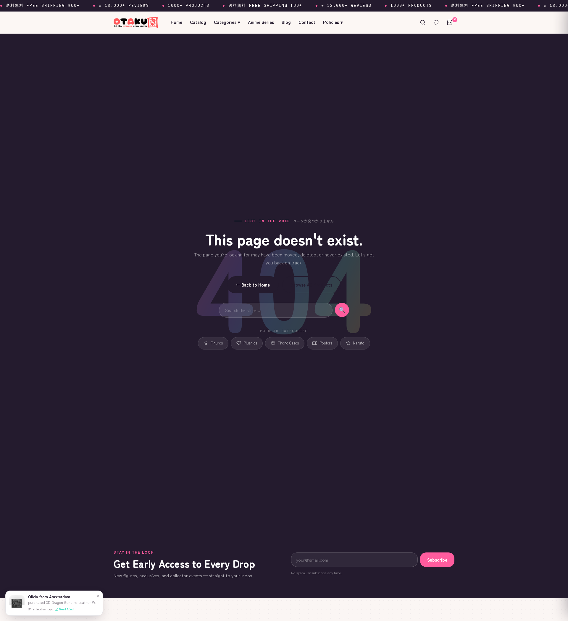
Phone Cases (288, 343)
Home (176, 22)
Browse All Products (311, 285)
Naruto (358, 343)
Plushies (250, 343)
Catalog (198, 22)
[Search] (422, 22)
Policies (333, 22)
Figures (217, 343)
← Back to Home (253, 285)
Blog (286, 22)
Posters (326, 343)
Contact (306, 22)
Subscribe (437, 560)
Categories (227, 22)
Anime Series (261, 22)
